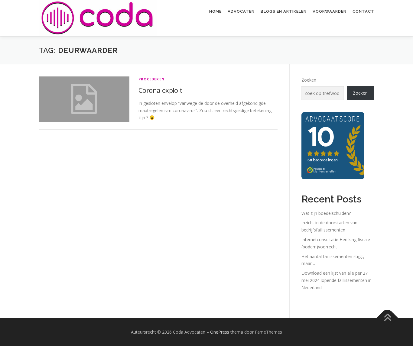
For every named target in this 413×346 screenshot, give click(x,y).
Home (215, 11)
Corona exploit (160, 90)
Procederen (151, 79)
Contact (363, 11)
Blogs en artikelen (284, 11)
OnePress (219, 332)
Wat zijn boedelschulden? (326, 213)
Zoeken (308, 80)
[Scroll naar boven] (387, 317)
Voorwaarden (329, 11)
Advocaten (241, 11)
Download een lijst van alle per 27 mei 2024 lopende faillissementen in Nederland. (336, 280)
